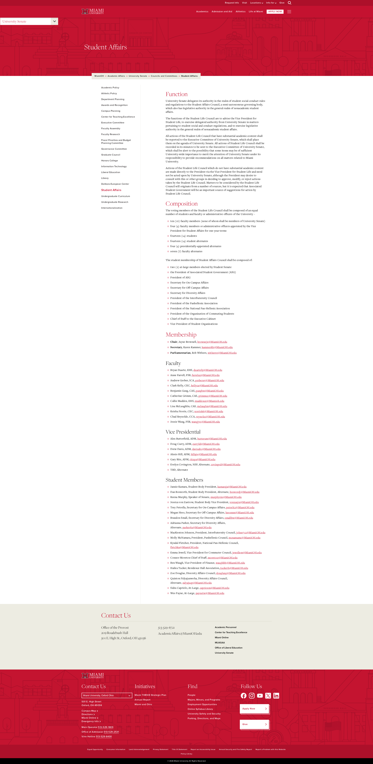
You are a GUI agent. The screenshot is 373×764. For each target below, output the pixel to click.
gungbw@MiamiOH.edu (210, 390)
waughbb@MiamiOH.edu (230, 562)
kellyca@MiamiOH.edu (204, 385)
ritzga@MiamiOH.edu (202, 459)
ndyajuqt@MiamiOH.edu (197, 582)
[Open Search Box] (289, 3)
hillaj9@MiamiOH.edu (204, 454)
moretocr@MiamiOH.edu (222, 557)
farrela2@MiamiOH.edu (206, 375)
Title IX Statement (179, 749)
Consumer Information (115, 749)
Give (281, 2)
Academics (202, 11)
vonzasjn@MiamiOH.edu (244, 502)
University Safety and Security (204, 713)
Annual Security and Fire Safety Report (235, 749)
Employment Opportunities (202, 704)
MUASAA (220, 642)
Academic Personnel (225, 627)
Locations (255, 2)
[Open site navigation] (289, 11)
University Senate (14, 21)
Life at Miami (256, 11)
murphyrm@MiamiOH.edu (226, 497)
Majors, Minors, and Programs (204, 699)
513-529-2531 (111, 731)
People (191, 695)
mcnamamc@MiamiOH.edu (244, 537)
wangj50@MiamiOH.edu (206, 421)
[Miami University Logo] (93, 11)
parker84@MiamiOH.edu (197, 527)
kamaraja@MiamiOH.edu (232, 486)
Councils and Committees (164, 76)
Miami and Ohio (143, 704)
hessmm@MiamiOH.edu (240, 512)
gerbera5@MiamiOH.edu (209, 380)
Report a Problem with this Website (271, 749)
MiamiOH (99, 76)
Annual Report (143, 699)
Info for (270, 2)
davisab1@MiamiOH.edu (206, 449)
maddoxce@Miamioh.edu (209, 401)
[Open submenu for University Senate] (54, 21)
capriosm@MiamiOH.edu (214, 588)
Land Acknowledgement (139, 749)
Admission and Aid (222, 11)
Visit (244, 2)
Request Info (232, 2)
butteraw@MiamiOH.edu (212, 438)
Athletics (241, 11)
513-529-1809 (105, 727)
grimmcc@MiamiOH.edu (212, 395)
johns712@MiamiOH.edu (250, 532)
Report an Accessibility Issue (203, 749)
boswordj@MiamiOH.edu (244, 492)
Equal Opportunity (95, 749)
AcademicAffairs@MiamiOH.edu (180, 633)
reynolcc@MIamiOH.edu (210, 416)
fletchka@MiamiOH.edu (184, 547)
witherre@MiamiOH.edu (222, 352)
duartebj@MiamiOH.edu (207, 370)
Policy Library (186, 754)
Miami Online (222, 637)
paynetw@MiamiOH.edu (210, 593)
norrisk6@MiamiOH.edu (208, 411)
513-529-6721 (166, 627)
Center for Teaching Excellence (231, 632)
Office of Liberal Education (228, 647)
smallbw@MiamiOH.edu (239, 517)
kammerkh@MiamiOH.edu (217, 347)
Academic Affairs (116, 76)
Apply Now (275, 11)
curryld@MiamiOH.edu (206, 444)
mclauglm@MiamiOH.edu (212, 406)
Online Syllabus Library (200, 709)
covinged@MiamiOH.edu (225, 464)
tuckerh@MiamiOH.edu (234, 568)
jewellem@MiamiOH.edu (247, 552)
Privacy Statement (160, 749)
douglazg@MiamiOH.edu (231, 573)
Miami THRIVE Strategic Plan (150, 695)
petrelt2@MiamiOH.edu (240, 507)
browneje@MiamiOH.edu (212, 341)
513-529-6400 (104, 736)
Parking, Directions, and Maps (204, 718)
